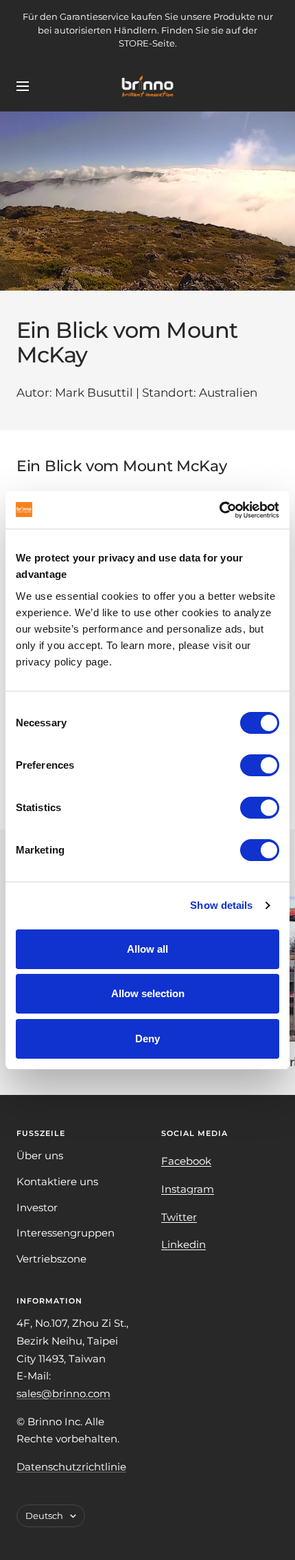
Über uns (39, 1155)
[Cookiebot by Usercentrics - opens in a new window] (219, 510)
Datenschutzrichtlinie (71, 1466)
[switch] (259, 765)
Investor (37, 1207)
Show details (221, 905)
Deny (147, 1038)
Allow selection (148, 993)
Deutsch (44, 1515)
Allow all (147, 949)
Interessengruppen (65, 1232)
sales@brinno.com (63, 1393)
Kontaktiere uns (57, 1181)
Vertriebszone (51, 1258)
